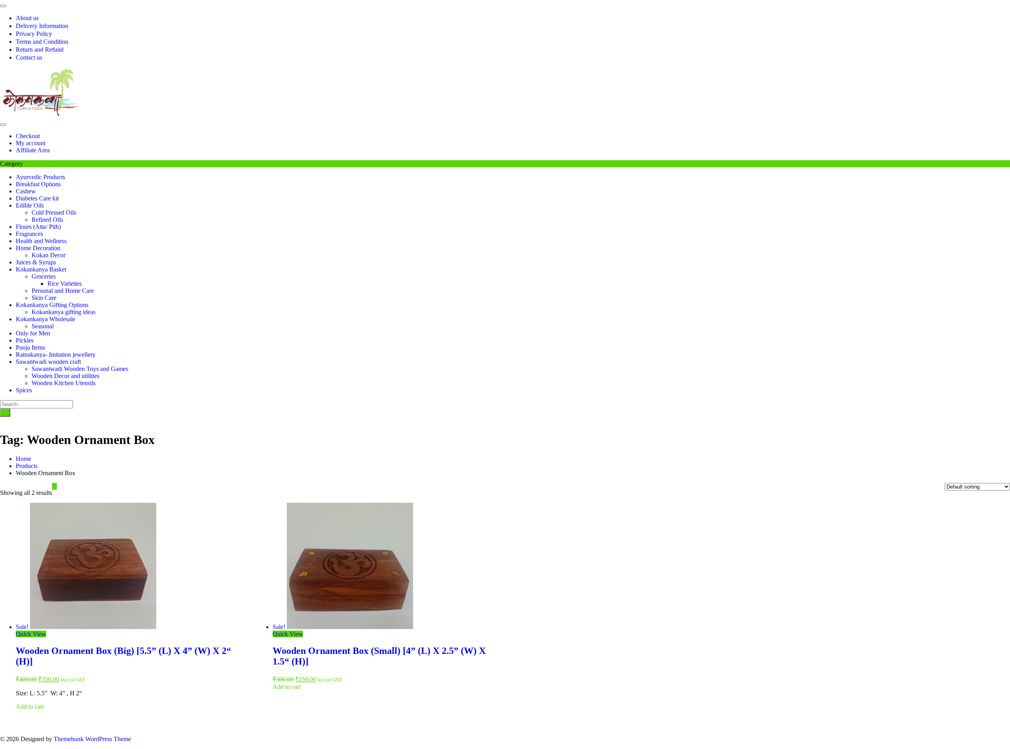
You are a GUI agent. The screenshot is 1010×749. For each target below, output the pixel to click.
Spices (24, 390)
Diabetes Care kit (37, 198)
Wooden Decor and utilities (65, 376)
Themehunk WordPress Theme (92, 739)
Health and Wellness (41, 241)
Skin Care (44, 297)
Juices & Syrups (36, 262)
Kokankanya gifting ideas (63, 312)
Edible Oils (30, 205)
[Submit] (5, 412)
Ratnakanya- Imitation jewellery (55, 354)
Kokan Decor (48, 255)
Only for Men (33, 333)
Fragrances (29, 233)
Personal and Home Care (63, 290)
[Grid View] (54, 486)
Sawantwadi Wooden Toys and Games (80, 368)
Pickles (25, 340)
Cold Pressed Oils (54, 212)
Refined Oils (47, 219)
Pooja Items (30, 347)
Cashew (26, 191)
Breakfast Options (38, 184)
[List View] (59, 486)
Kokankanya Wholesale (45, 319)
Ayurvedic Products (40, 177)
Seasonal (43, 326)
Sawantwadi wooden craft (48, 361)
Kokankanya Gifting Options (52, 304)
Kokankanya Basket (41, 269)
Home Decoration (38, 248)
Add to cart (30, 706)
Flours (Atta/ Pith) (38, 226)
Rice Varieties (64, 283)
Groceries (44, 276)
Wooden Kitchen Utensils (63, 383)
